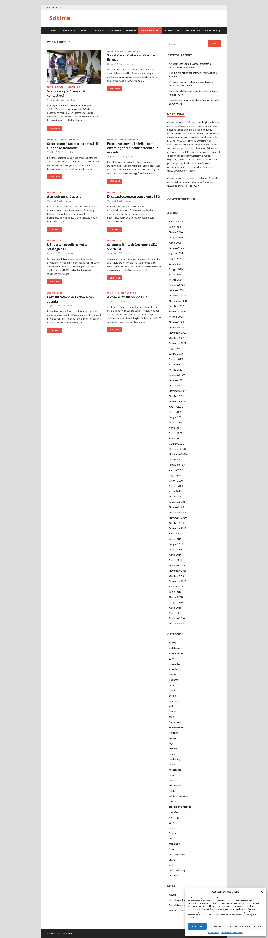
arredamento (176, 653)
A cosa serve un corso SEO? (127, 297)
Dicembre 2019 (177, 512)
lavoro (172, 737)
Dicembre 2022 (177, 327)
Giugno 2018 (176, 596)
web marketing (150, 30)
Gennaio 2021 (176, 443)
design (172, 695)
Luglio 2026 (175, 226)
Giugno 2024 (176, 263)
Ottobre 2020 (176, 459)
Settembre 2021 (177, 401)
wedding (173, 875)
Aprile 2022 (175, 364)
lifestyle (211, 30)
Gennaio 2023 (176, 321)
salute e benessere (178, 796)
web (61, 87)
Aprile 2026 (175, 242)
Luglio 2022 (175, 348)
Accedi (172, 894)
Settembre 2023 (177, 311)
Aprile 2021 (175, 427)
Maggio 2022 (176, 358)
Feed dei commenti (179, 905)
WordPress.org (177, 910)
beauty (172, 674)
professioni (175, 785)
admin (70, 253)
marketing (52, 87)
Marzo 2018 (175, 612)
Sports (172, 833)
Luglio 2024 (175, 258)
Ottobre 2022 (176, 337)
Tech (171, 838)
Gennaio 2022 (176, 380)
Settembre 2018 (177, 581)
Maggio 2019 (176, 549)
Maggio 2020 (176, 485)
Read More (54, 128)
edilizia (99, 30)
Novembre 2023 (178, 300)
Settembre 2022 (177, 343)
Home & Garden (177, 727)
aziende (173, 669)
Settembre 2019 (177, 528)
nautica (173, 780)
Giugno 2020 (176, 480)
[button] (261, 891)
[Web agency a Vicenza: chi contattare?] (74, 68)
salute (172, 790)
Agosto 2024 (176, 253)
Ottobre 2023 (176, 306)
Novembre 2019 (178, 517)
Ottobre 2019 (176, 522)
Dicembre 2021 (177, 385)
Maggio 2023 (176, 316)
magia (172, 753)
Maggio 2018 (176, 602)
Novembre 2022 (178, 332)
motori (172, 774)
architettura (175, 647)
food (171, 716)
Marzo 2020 (175, 496)
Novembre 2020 (178, 454)
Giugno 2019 (176, 544)
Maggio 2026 (176, 237)
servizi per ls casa (178, 811)
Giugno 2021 (176, 417)
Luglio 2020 (175, 475)
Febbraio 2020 (177, 501)
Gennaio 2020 (176, 507)
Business (173, 679)
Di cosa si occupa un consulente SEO (133, 196)
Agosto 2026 (176, 221)
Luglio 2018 (175, 591)
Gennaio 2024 (176, 290)
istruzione (174, 732)
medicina (174, 764)
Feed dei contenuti (178, 899)
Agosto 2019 (176, 533)
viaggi (172, 859)
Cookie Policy (213, 932)
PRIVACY (194, 185)
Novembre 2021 (178, 390)
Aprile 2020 (175, 491)
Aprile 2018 (175, 607)
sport (172, 827)
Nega (217, 926)
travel (172, 848)
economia (174, 700)
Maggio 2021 (176, 422)
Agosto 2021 (176, 406)
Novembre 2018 (178, 570)
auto (171, 658)
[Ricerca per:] (194, 43)
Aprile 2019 (175, 554)
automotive (192, 30)
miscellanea (175, 769)
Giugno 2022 (176, 353)
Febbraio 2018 (177, 618)
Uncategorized (177, 854)
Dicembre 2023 (177, 295)
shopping (174, 817)
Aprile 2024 (175, 274)
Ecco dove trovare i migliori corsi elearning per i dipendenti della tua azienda (132, 148)
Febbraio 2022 (177, 374)
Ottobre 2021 (176, 395)
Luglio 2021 (175, 411)
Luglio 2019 (175, 538)
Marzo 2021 (175, 433)
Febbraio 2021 (177, 438)
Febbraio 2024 (177, 284)
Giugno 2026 (176, 232)
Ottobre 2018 (176, 575)
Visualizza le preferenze (246, 926)
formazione (172, 30)
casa (53, 30)
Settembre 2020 (177, 464)
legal (171, 743)
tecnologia (68, 30)
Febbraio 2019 (177, 565)
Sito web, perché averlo (64, 196)
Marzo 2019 (175, 559)
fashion (131, 30)
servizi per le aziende (180, 806)
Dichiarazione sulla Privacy (232, 932)
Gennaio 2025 (176, 247)
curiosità (115, 30)
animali (172, 642)
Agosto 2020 (176, 470)
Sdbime (59, 18)
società (173, 822)
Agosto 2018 (176, 586)
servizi (85, 30)
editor (72, 100)
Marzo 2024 (175, 279)
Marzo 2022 (175, 369)
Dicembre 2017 (177, 623)
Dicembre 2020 (177, 448)
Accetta (197, 926)
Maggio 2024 (176, 269)
